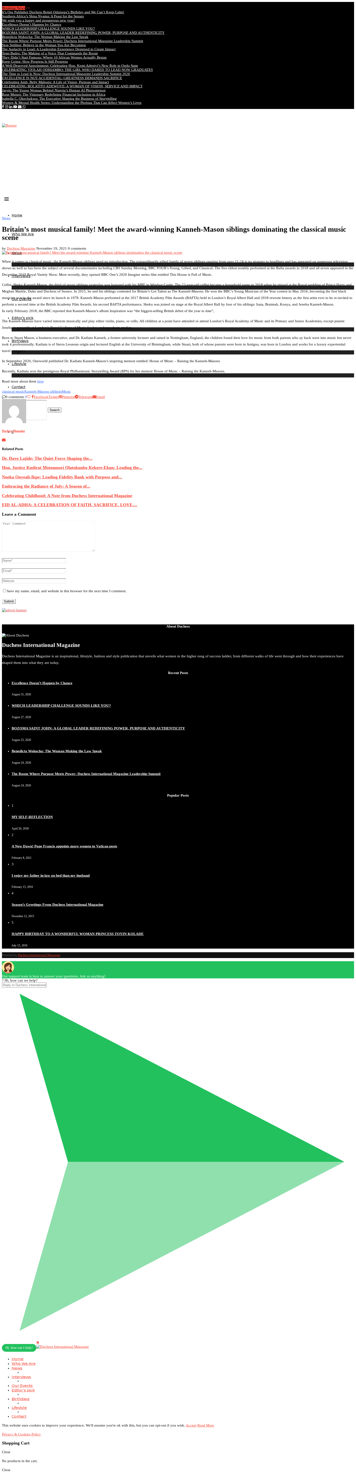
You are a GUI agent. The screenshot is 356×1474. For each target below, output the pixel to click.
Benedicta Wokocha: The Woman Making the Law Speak (45, 37)
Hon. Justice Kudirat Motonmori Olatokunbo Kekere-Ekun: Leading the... (72, 467)
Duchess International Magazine (39, 955)
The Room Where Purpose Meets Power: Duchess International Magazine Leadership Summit (72, 41)
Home (17, 215)
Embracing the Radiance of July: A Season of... (46, 486)
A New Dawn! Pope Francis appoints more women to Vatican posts (64, 846)
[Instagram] (6, 107)
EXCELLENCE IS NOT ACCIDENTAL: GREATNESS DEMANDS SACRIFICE (62, 78)
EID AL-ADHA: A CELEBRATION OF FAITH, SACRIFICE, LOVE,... (69, 504)
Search (55, 410)
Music (66, 391)
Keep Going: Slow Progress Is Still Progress (35, 61)
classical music (13, 391)
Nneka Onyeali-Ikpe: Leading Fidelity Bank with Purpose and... (62, 477)
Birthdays (21, 1399)
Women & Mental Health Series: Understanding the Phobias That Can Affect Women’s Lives (71, 103)
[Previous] (26, 8)
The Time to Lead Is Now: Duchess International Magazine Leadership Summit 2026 (66, 74)
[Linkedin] (10, 107)
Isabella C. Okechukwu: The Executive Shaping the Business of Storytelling (59, 98)
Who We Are (23, 234)
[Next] (29, 8)
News (17, 1368)
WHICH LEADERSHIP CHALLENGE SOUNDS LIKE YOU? (48, 29)
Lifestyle (19, 1407)
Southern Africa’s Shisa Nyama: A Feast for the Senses (43, 16)
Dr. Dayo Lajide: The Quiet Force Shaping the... (47, 458)
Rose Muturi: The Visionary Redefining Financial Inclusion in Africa (53, 94)
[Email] (20, 107)
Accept (191, 1425)
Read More (205, 1425)
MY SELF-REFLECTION (32, 817)
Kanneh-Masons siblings (43, 391)
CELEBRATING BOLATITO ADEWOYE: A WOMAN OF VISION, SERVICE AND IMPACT (72, 86)
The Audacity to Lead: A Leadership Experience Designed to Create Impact (59, 49)
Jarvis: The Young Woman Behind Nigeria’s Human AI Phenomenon (54, 90)
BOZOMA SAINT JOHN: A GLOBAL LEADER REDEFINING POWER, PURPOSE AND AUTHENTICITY (83, 33)
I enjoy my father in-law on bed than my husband (51, 875)
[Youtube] (15, 107)
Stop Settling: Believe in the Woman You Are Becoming (44, 45)
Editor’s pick (23, 1390)
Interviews (21, 1376)
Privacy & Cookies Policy (21, 1434)
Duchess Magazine (21, 248)
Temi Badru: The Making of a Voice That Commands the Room (50, 53)
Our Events (22, 1385)
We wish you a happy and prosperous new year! (38, 20)
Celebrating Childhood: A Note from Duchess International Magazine (67, 495)
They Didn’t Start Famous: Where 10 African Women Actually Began (54, 57)
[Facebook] (3, 107)
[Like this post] (29, 397)
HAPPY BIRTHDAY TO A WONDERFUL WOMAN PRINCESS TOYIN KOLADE (78, 934)
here (40, 381)
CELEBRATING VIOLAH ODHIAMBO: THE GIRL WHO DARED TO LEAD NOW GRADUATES (77, 70)
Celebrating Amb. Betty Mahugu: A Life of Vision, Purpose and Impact (55, 82)
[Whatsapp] (24, 107)
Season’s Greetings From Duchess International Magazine (57, 904)
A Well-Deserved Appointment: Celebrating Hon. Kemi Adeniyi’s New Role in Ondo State (70, 66)
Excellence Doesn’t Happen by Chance (31, 24)
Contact (18, 387)
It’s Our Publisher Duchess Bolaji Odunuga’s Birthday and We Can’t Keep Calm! (63, 12)
